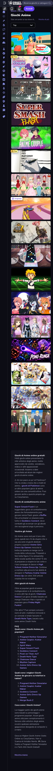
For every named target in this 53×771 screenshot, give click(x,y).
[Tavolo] (4, 105)
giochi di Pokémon (31, 485)
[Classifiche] (4, 42)
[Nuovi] (4, 20)
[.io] (4, 75)
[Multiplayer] (4, 38)
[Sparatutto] (4, 92)
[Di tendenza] (4, 25)
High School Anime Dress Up (29, 566)
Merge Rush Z (26, 700)
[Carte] (4, 62)
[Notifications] (19, 8)
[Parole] (4, 79)
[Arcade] (4, 49)
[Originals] (4, 34)
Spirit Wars (25, 645)
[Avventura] (4, 53)
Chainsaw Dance (28, 659)
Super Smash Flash (24, 506)
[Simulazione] (4, 88)
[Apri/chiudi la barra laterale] (5, 3)
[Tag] (4, 116)
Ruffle (43, 515)
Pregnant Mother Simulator (33, 636)
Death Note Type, (23, 618)
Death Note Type (28, 656)
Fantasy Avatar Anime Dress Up (30, 574)
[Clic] (4, 66)
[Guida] (4, 71)
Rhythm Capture (28, 662)
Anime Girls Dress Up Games (28, 546)
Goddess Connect (30, 520)
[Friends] (4, 8)
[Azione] (4, 58)
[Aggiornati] (4, 29)
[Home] (4, 12)
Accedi (29, 8)
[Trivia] (4, 110)
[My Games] (11, 8)
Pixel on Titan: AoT (29, 653)
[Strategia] (4, 101)
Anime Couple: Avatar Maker (30, 641)
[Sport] (4, 97)
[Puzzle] (4, 84)
